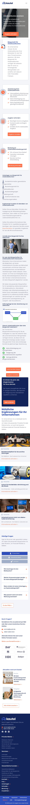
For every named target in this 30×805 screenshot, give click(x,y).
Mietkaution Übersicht (7, 740)
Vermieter (15, 561)
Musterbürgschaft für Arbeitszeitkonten (10, 187)
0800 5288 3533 (9, 632)
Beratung (5, 788)
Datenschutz (23, 797)
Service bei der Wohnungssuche (10, 744)
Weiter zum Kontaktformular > (11, 641)
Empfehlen (5, 791)
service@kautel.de (9, 629)
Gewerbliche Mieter (16, 557)
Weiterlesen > (18, 684)
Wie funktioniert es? (7, 742)
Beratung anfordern (15, 165)
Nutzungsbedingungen (21, 800)
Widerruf (5, 800)
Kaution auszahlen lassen (8, 748)
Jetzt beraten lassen (13, 369)
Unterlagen (6, 784)
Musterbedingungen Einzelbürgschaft (10, 192)
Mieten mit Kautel (6, 746)
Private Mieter (16, 553)
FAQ (3, 781)
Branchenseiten (7, 228)
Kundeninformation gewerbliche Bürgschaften (14, 182)
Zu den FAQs (7, 605)
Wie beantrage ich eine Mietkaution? (11, 570)
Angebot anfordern (11, 34)
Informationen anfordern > (9, 458)
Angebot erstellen (14, 134)
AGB (11, 800)
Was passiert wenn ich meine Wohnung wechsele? (13, 595)
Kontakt (4, 779)
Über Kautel (6, 797)
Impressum (14, 797)
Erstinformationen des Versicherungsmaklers (10, 197)
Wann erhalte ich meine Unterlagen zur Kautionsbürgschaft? (15, 587)
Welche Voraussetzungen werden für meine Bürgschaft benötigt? (14, 578)
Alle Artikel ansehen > (11, 705)
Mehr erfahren (9, 402)
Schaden (5, 786)
